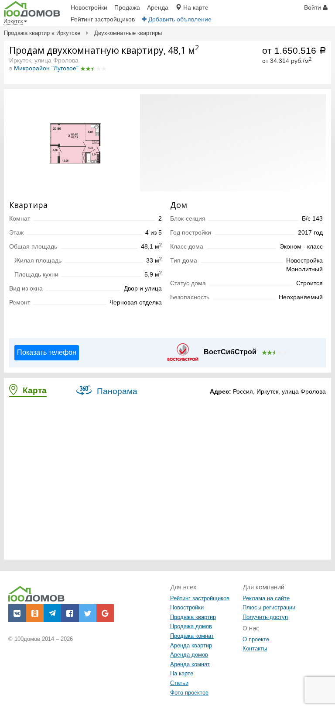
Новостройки (187, 607)
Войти (313, 7)
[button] (132, 102)
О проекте (256, 639)
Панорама (116, 391)
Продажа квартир (193, 617)
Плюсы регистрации (269, 607)
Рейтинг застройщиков (199, 598)
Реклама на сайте (266, 598)
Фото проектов (189, 692)
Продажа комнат (192, 636)
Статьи (179, 683)
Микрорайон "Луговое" (46, 68)
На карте (181, 673)
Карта (34, 390)
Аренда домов (189, 654)
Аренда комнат (190, 664)
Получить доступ (265, 617)
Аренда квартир (191, 645)
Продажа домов (191, 626)
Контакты (255, 648)
